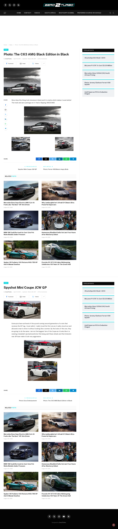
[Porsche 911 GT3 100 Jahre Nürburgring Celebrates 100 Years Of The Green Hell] (59, 250)
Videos (37, 13)
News (6, 49)
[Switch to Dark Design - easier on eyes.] (113, 13)
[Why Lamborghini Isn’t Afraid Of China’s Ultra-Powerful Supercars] (59, 190)
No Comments (43, 58)
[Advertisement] (59, 29)
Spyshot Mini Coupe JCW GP (27, 169)
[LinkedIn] (5, 119)
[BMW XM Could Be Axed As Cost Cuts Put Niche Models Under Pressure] (21, 220)
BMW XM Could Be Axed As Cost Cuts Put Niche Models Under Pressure (19, 233)
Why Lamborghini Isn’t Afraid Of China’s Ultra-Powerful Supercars (58, 204)
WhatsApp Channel (66, 13)
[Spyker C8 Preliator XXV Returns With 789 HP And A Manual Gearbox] (21, 250)
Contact (27, 13)
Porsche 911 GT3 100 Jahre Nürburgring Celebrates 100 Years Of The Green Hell (56, 263)
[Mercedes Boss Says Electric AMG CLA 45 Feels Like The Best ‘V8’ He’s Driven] (21, 190)
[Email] (5, 109)
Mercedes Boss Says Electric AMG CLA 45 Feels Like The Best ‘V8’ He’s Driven (19, 204)
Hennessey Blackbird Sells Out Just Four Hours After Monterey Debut (59, 233)
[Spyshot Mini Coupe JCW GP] (22, 318)
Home (19, 13)
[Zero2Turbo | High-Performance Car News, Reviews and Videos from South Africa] (59, 5)
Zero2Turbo (8, 58)
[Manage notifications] (113, 524)
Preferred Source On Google (89, 13)
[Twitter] (5, 114)
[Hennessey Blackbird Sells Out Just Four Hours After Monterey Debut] (59, 220)
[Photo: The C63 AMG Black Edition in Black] (22, 95)
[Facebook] (5, 105)
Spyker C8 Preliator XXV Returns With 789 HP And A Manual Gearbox (21, 263)
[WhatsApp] (5, 124)
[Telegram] (5, 128)
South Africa (50, 13)
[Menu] (5, 13)
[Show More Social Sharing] (44, 63)
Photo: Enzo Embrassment (28, 400)
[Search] (110, 13)
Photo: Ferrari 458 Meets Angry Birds (55, 169)
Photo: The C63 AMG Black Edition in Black (57, 400)
